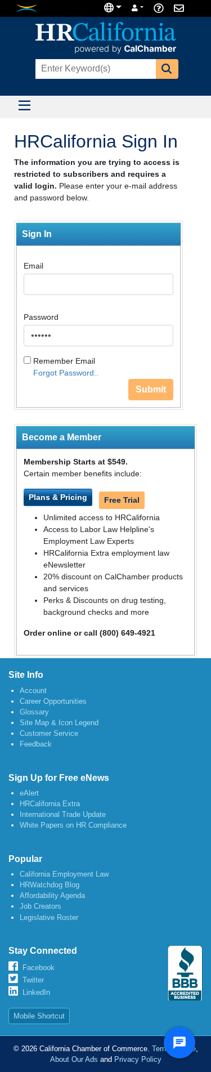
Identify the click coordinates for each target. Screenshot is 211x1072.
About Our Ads (74, 1059)
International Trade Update (63, 814)
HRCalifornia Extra (50, 803)
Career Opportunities (53, 701)
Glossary (34, 712)
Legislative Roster (49, 917)
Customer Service (49, 733)
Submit (151, 389)
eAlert (29, 793)
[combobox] (94, 69)
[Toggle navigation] (24, 107)
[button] (167, 69)
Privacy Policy (137, 1059)
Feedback (36, 744)
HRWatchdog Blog (49, 885)
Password (41, 316)
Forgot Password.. (65, 372)
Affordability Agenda (52, 895)
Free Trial (122, 499)
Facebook (39, 967)
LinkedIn (36, 992)
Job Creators (40, 906)
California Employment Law (64, 874)
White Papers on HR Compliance (73, 825)
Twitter (33, 980)
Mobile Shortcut (39, 1016)
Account (33, 690)
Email (33, 265)
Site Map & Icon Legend (59, 722)
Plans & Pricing (58, 497)
